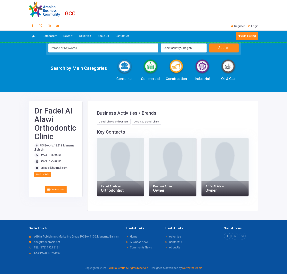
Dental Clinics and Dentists (113, 121)
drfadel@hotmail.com (54, 167)
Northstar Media (192, 268)
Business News (139, 242)
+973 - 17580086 (51, 161)
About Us (103, 35)
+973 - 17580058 (51, 154)
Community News (140, 247)
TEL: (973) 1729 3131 (46, 247)
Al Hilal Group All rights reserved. (129, 268)
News (67, 35)
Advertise (85, 35)
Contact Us (122, 35)
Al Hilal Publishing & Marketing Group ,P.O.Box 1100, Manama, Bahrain (76, 236)
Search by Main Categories (79, 68)
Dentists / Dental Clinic (146, 121)
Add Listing (248, 35)
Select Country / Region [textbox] (177, 48)
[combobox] (183, 47)
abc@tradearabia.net (46, 242)
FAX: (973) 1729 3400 (47, 252)
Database (49, 35)
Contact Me (57, 189)
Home (133, 236)
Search (223, 48)
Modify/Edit (42, 174)
